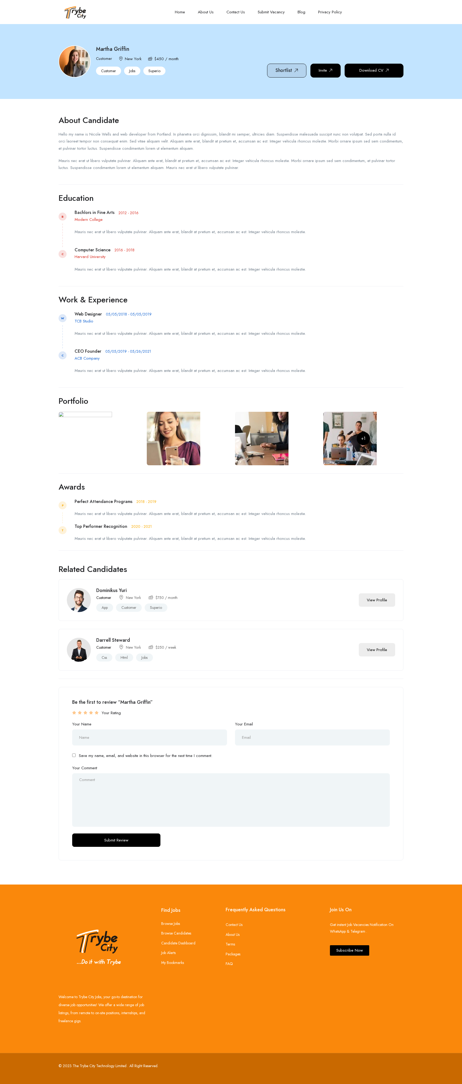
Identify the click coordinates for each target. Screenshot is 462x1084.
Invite (323, 70)
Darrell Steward (113, 640)
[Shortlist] (348, 600)
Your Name (81, 724)
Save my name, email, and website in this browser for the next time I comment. (145, 756)
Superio (154, 71)
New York (133, 59)
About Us (206, 12)
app (105, 607)
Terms (230, 944)
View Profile (377, 600)
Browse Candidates (176, 933)
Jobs (132, 71)
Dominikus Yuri (111, 590)
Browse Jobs (170, 923)
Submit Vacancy (271, 12)
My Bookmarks (172, 962)
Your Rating (111, 713)
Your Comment (84, 768)
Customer (108, 71)
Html (124, 657)
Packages (233, 954)
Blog (301, 12)
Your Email (244, 724)
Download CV (371, 70)
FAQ (229, 963)
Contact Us (235, 12)
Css (104, 657)
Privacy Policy (330, 12)
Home (180, 12)
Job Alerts (168, 952)
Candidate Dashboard (178, 943)
